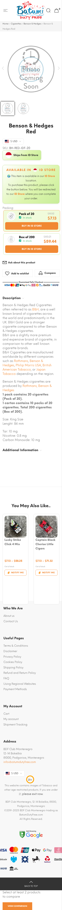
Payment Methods (15, 689)
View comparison (17, 906)
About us (8, 615)
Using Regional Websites (19, 683)
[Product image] (15, 527)
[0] (56, 10)
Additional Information (20, 450)
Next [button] (59, 68)
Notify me (17, 572)
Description (12, 298)
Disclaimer (10, 651)
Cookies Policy (12, 662)
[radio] (31, 221)
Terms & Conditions (15, 645)
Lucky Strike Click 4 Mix (12, 542)
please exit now (32, 794)
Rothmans (21, 361)
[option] (31, 69)
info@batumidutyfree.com (19, 762)
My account (11, 719)
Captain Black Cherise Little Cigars (45, 544)
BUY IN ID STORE (32, 226)
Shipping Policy (13, 667)
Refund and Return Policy (19, 672)
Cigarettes (16, 24)
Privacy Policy (12, 656)
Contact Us (10, 621)
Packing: (8, 208)
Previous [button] (3, 68)
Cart (6, 713)
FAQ (6, 678)
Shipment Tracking (15, 724)
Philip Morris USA (28, 365)
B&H (35, 309)
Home (6, 24)
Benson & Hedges (32, 24)
